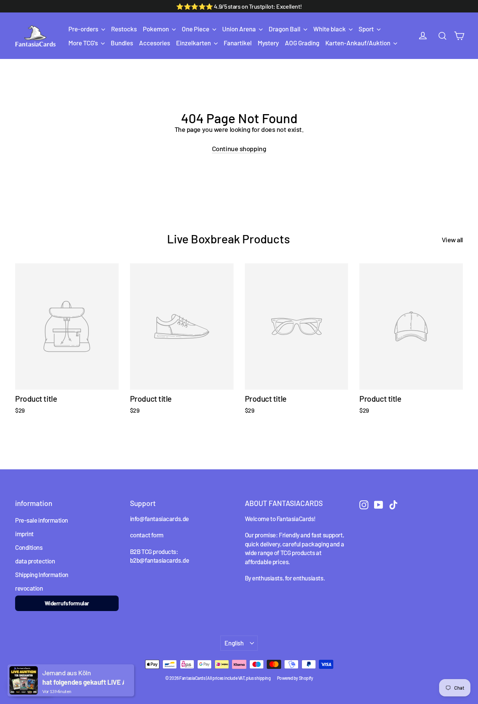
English (233, 643)
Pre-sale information (41, 520)
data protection (35, 561)
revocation (29, 588)
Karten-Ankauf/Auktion (358, 42)
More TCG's (83, 42)
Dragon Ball (285, 28)
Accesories (154, 42)
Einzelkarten (194, 42)
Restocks (124, 28)
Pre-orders (83, 28)
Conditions (29, 547)
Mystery (268, 42)
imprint (24, 533)
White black (330, 28)
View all (452, 239)
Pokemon (156, 28)
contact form (147, 534)
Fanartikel (238, 42)
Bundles (122, 42)
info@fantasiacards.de (159, 518)
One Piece (196, 28)
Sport (367, 28)
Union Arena (239, 28)
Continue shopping (239, 148)
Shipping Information (41, 574)
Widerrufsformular (67, 603)
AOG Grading (302, 42)
